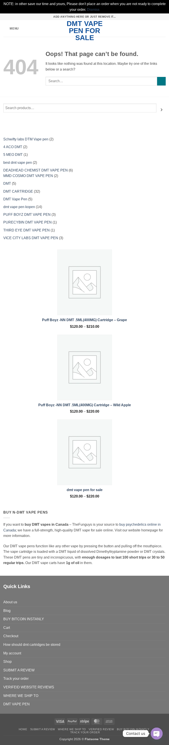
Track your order (16, 678)
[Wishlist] (148, 28)
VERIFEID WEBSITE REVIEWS (28, 687)
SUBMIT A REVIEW (19, 670)
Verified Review (101, 729)
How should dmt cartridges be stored (31, 644)
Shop (7, 661)
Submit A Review (42, 729)
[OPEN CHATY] (157, 733)
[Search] (162, 110)
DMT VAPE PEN (16, 704)
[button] (11, 28)
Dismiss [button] (93, 9)
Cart (6, 628)
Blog (7, 611)
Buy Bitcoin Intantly (133, 729)
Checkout (10, 636)
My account (12, 653)
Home (23, 729)
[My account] (156, 28)
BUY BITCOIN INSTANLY (23, 619)
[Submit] (161, 81)
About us (10, 602)
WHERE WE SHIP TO (20, 696)
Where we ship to (72, 729)
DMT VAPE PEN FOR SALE (85, 30)
